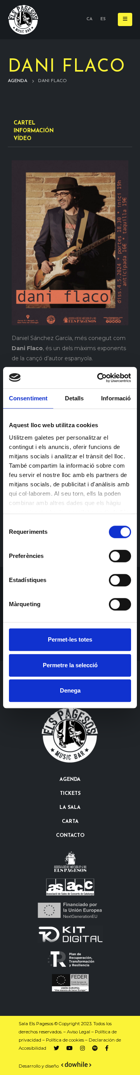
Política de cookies (65, 1040)
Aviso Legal (78, 1032)
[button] (125, 19)
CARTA (70, 821)
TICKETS (70, 793)
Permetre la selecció (70, 665)
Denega (70, 690)
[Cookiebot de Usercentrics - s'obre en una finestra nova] (98, 378)
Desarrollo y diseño (39, 1066)
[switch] (120, 556)
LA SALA (70, 807)
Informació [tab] (116, 398)
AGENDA (70, 779)
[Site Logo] (23, 19)
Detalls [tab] (74, 398)
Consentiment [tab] (28, 398)
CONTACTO (70, 835)
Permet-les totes (70, 639)
